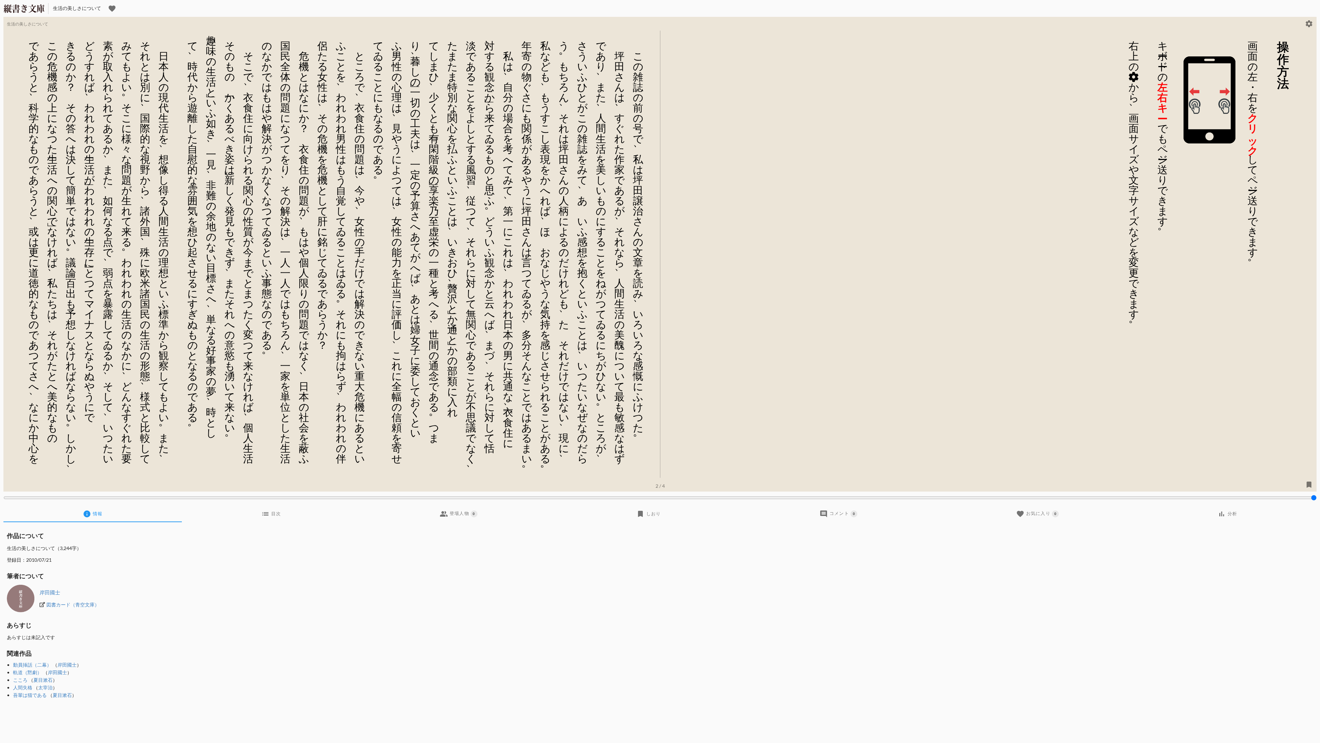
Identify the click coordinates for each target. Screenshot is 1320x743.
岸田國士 (50, 592)
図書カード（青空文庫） (72, 604)
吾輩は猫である (30, 695)
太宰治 (45, 687)
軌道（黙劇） (27, 672)
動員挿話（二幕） (32, 665)
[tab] (92, 514)
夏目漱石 (43, 680)
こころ (20, 680)
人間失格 (22, 687)
